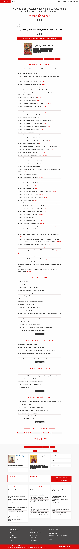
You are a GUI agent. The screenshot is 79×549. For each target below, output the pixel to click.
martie (28, 443)
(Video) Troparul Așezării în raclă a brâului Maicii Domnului (39, 515)
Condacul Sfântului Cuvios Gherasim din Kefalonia (32, 155)
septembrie (44, 443)
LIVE (59, 1)
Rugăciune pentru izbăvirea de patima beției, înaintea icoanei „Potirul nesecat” (37, 376)
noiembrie (53, 443)
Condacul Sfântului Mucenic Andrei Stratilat (31, 183)
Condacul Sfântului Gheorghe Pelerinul (29, 174)
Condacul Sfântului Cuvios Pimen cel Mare (30, 214)
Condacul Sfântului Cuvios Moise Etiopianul (31, 223)
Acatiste (21, 59)
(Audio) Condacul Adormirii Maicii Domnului (31, 262)
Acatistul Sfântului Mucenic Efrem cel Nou (59, 502)
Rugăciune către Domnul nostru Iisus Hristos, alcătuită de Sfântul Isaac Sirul (37, 350)
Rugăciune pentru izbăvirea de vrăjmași (27, 413)
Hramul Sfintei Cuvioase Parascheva (17, 542)
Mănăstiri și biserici (34, 537)
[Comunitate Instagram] (74, 1)
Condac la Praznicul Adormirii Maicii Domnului (31, 152)
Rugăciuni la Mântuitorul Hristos (39, 340)
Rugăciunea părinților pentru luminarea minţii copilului (31, 407)
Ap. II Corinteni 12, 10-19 (12, 481)
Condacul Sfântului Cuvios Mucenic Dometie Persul (32, 112)
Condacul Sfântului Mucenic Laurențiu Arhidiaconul (33, 135)
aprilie (31, 443)
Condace (39, 5)
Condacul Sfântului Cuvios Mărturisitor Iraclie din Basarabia (34, 90)
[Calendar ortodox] (61, 1)
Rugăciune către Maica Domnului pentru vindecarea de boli (59, 497)
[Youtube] (68, 1)
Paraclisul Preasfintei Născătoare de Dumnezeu (29, 287)
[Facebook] (67, 1)
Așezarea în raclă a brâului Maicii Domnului (43, 456)
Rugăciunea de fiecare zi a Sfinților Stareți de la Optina (31, 330)
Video (34, 52)
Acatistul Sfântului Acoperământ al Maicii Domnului (30, 301)
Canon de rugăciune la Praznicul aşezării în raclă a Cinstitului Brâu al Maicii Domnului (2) (39, 316)
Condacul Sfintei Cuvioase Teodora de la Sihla (31, 117)
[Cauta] (66, 1)
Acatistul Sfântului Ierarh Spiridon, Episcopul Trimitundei (60, 500)
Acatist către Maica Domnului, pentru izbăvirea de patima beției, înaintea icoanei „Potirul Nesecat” (61, 493)
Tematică (31, 534)
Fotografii (38, 52)
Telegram (54, 38)
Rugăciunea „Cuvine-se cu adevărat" (27, 379)
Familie (11, 532)
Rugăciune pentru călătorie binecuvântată (28, 416)
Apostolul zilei (12, 476)
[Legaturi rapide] (77, 1)
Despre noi (51, 532)
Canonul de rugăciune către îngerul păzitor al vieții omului (32, 293)
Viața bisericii (13, 529)
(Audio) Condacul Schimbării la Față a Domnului (31, 256)
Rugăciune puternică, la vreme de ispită (27, 419)
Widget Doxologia (33, 540)
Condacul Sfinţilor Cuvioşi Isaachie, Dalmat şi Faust (32, 87)
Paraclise (33, 59)
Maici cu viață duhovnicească (35, 532)
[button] (14, 1)
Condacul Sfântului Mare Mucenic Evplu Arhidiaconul (33, 138)
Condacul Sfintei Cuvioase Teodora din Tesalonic (31, 84)
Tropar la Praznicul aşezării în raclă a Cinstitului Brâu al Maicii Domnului (38, 504)
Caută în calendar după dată (41, 451)
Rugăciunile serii (22, 284)
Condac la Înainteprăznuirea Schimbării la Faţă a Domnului (34, 103)
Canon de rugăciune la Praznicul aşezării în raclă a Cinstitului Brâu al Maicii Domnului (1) (39, 313)
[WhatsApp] (73, 1)
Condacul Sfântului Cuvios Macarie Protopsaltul (32, 247)
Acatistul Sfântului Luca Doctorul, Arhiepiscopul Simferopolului (60, 510)
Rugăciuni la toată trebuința (39, 397)
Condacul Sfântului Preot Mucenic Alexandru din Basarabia (34, 126)
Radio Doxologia (33, 542)
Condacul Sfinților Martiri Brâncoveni (29, 158)
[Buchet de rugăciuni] (64, 1)
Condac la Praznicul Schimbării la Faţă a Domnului (32, 109)
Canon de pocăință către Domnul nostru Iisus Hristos (31, 290)
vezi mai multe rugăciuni (39, 333)
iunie (35, 443)
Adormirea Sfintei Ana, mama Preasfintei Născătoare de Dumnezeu (43, 46)
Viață (38, 49)
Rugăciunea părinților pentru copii (26, 404)
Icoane (45, 49)
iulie (37, 443)
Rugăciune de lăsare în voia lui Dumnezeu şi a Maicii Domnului (33, 410)
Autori (31, 529)
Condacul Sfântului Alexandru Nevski (29, 231)
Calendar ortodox (39, 438)
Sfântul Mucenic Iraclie (57, 455)
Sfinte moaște (50, 49)
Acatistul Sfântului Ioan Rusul (57, 507)
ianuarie (20, 443)
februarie (24, 443)
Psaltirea (20, 299)
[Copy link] (41, 20)
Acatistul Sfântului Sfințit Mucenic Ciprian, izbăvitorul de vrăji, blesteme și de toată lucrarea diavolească (61, 515)
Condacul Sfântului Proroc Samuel (28, 185)
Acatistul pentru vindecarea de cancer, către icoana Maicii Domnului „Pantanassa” (61, 490)
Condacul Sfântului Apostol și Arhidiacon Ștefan (31, 81)
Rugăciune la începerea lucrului (25, 296)
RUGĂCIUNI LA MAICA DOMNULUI (39, 369)
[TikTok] (71, 1)
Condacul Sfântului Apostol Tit (27, 200)
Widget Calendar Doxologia (61, 477)
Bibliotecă (12, 535)
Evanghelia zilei (33, 476)
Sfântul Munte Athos (44, 50)
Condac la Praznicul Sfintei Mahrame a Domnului (32, 161)
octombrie (49, 443)
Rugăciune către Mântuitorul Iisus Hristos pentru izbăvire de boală (34, 356)
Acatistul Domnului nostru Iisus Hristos (27, 344)
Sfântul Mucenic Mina (56, 460)
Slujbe (46, 59)
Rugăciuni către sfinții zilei (39, 486)
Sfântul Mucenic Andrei (13, 469)
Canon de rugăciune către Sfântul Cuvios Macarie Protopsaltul (33, 322)
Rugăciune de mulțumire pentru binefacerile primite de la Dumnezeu (35, 327)
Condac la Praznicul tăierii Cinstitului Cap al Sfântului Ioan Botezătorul (37, 226)
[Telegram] (76, 1)
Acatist (10, 465)
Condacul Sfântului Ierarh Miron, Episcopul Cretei (32, 123)
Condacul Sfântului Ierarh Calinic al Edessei (30, 129)
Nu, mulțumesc (67, 546)
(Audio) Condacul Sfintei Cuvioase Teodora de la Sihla (33, 259)
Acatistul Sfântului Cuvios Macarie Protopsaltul (29, 319)
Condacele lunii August (39, 64)
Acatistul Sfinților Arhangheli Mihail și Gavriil (29, 307)
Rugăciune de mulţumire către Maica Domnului (29, 324)
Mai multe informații (42, 547)
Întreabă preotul (13, 537)
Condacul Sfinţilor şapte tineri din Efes (29, 97)
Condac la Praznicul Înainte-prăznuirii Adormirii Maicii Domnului (36, 149)
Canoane (27, 59)
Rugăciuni (40, 59)
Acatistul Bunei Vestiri (23, 387)
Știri (11, 540)
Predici (50, 50)
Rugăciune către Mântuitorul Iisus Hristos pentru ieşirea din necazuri (35, 353)
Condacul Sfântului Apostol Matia (28, 132)
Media (11, 538)
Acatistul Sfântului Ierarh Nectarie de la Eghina (60, 504)
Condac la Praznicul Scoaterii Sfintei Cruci (30, 73)
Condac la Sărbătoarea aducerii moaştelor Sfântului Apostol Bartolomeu (38, 203)
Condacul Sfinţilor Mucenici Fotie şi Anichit (30, 143)
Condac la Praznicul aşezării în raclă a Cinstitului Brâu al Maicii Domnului (38, 250)
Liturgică (12, 534)
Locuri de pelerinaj (36, 50)
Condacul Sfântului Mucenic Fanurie (29, 217)
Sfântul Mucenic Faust (56, 465)
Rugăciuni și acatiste (61, 486)
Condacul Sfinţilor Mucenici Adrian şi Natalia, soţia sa (33, 208)
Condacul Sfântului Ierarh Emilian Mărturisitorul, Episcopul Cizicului (36, 120)
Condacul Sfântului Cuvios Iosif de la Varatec (31, 166)
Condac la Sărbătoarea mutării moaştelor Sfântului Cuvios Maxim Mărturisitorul (39, 146)
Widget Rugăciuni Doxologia (61, 480)
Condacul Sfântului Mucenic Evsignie (29, 100)
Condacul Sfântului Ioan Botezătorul (29, 229)
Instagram (47, 38)
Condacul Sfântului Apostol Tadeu (28, 188)
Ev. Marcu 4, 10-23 (32, 481)
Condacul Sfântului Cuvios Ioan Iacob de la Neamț (32, 106)
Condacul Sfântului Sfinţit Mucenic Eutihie (30, 194)
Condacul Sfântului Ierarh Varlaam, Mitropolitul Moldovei (34, 244)
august (40, 443)
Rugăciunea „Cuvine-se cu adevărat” (27, 310)
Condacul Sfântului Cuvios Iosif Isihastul (30, 220)
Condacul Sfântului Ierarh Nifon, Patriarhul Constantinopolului (35, 140)
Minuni (41, 49)
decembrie (58, 443)
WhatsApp (40, 38)
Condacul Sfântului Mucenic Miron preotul (30, 177)
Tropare (51, 59)
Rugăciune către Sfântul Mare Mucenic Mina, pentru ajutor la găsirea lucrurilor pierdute (39, 401)
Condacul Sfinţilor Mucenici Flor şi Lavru (30, 180)
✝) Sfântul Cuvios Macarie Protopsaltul (20, 456)
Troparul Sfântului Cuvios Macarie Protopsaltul (38, 507)
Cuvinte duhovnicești (14, 530)
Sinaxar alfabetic (39, 428)
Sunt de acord (62, 546)
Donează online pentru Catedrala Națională (58, 535)
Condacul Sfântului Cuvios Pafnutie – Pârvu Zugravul (33, 115)
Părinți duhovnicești (34, 530)
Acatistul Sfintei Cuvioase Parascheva (27, 304)
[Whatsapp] (39, 20)
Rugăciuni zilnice (39, 277)
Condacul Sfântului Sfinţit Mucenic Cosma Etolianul (33, 197)
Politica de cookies (53, 533)
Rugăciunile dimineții (23, 281)
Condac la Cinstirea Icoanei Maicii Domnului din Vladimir (34, 206)
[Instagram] (70, 1)
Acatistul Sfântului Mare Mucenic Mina (59, 512)
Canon (34, 49)
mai (33, 443)
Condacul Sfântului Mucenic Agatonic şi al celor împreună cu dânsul (37, 191)
